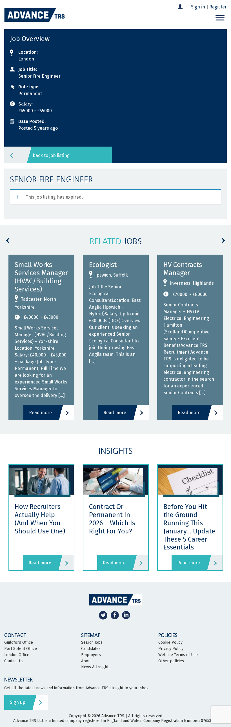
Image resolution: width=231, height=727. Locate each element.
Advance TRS (112, 715)
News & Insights (95, 667)
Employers (91, 655)
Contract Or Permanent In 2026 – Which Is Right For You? (112, 519)
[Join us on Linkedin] (126, 615)
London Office (16, 655)
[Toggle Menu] (220, 18)
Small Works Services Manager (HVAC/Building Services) (41, 277)
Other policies (171, 661)
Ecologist (103, 265)
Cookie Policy (170, 642)
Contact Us (13, 661)
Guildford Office (18, 642)
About (86, 661)
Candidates (91, 649)
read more (39, 563)
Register (218, 7)
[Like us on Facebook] (114, 615)
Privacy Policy (170, 649)
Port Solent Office (20, 649)
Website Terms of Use (178, 655)
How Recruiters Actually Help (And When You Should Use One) (41, 519)
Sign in (198, 7)
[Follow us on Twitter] (103, 615)
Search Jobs (92, 642)
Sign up (17, 702)
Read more (40, 412)
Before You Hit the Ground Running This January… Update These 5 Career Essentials (189, 527)
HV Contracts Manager (182, 269)
